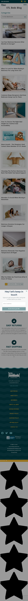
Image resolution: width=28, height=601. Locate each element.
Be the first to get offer (14, 308)
